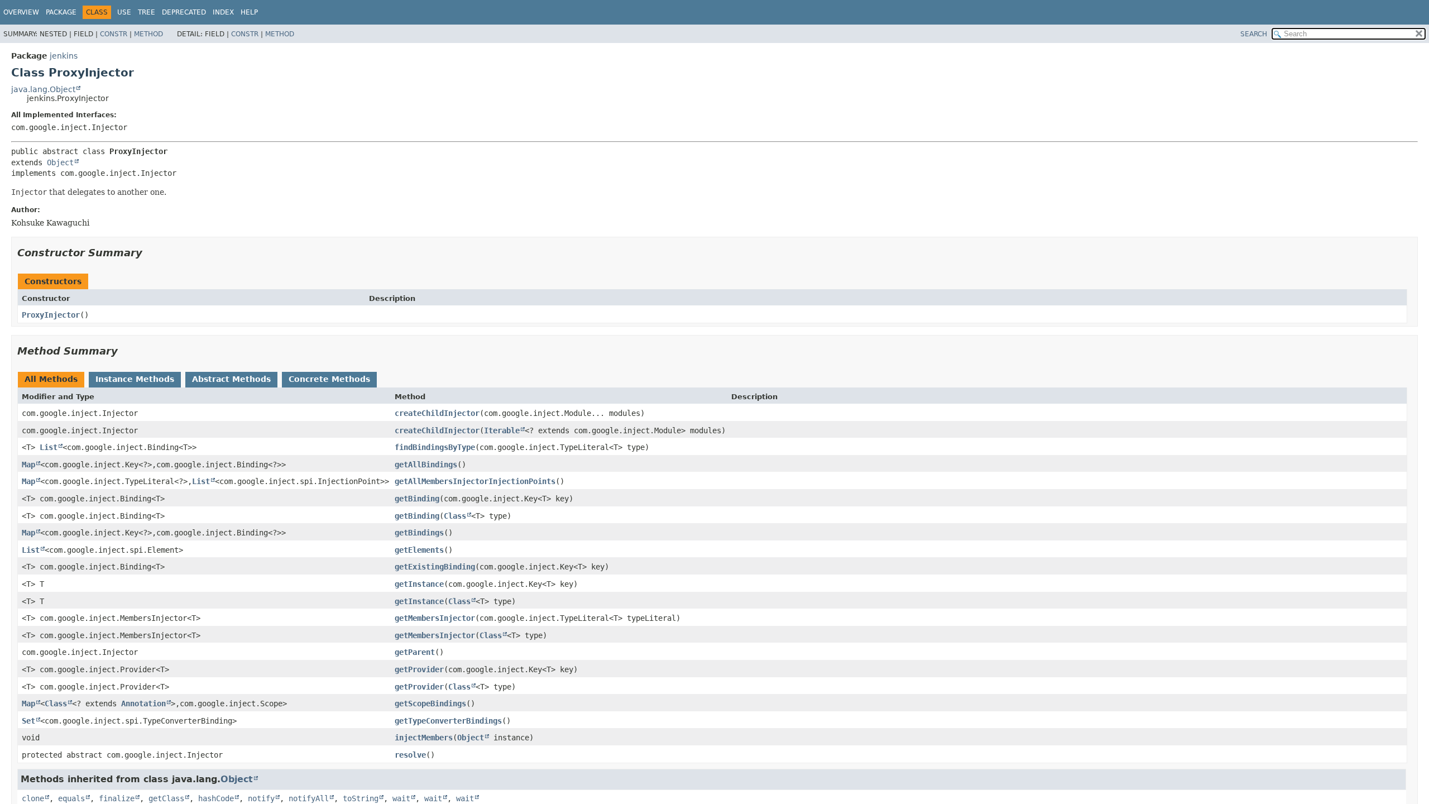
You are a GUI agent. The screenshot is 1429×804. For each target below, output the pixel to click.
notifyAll (309, 798)
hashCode (216, 798)
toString (360, 798)
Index (223, 12)
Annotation (143, 703)
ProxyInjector (51, 314)
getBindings (419, 532)
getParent (415, 652)
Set (28, 720)
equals (71, 798)
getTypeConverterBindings (448, 720)
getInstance (419, 584)
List (48, 447)
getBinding (417, 498)
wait (401, 798)
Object (60, 162)
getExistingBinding (435, 566)
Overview (21, 12)
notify (261, 798)
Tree (146, 12)
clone (33, 798)
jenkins (64, 55)
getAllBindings (426, 464)
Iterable (502, 430)
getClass (166, 798)
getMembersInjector (435, 618)
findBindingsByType (435, 447)
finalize (117, 798)
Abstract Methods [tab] (231, 379)
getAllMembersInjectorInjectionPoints (475, 481)
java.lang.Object (43, 89)
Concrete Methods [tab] (329, 379)
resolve (410, 754)
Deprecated (184, 12)
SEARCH (1253, 34)
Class (455, 515)
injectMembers (424, 737)
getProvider (419, 669)
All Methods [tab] (51, 379)
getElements (419, 549)
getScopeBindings (430, 703)
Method (148, 34)
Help (249, 12)
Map (28, 464)
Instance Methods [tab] (134, 379)
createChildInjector (437, 413)
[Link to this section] (150, 253)
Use (124, 12)
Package (61, 12)
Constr (113, 34)
